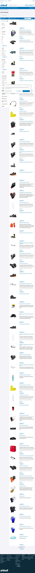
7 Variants (21, 160)
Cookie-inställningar (19, 566)
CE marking (3, 34)
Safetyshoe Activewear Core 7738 (25, 273)
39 (2, 39)
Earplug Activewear (22, 111)
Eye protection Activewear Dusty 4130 (26, 455)
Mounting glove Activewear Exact (25, 192)
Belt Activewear (22, 435)
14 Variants (21, 28)
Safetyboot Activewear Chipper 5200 (26, 80)
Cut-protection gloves (4, 81)
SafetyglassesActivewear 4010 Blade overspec (26, 243)
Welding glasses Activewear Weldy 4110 (26, 50)
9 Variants (21, 129)
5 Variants (21, 149)
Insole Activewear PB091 (23, 405)
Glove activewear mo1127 (24, 415)
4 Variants (21, 291)
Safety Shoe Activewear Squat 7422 (26, 162)
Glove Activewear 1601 (23, 263)
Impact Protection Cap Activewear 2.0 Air (26, 314)
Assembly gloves (4, 77)
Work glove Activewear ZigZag (25, 354)
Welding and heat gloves (4, 83)
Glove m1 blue (21, 496)
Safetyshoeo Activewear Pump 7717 (26, 172)
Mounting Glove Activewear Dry (25, 253)
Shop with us (9, 555)
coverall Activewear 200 (23, 202)
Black (3, 49)
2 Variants (21, 119)
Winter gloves (4, 78)
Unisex (3, 73)
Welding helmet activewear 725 (25, 30)
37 (2, 38)
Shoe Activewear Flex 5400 (24, 324)
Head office (2, 560)
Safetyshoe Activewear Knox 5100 (25, 212)
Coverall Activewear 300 (23, 395)
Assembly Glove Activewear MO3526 (26, 121)
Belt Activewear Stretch (23, 425)
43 (2, 42)
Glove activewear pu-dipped (24, 141)
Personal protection (4, 15)
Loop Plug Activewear (23, 101)
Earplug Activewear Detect (24, 445)
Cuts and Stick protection (4, 63)
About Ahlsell (18, 555)
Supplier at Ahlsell (24, 555)
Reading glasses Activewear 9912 (25, 283)
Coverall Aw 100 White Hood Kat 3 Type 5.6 (26, 334)
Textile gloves (4, 85)
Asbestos (3, 66)
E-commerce (8, 560)
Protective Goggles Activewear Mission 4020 (26, 365)
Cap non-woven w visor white (24, 516)
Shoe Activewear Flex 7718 (24, 131)
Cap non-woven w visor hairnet (25, 526)
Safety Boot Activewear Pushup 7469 (26, 60)
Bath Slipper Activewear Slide (24, 40)
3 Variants (21, 99)
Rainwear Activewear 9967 (24, 222)
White (3, 52)
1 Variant (21, 38)
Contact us (2, 555)
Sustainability (18, 560)
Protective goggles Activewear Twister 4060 (26, 345)
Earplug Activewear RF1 (23, 70)
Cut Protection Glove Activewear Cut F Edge (26, 152)
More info (20, 36)
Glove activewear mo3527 (24, 182)
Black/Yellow (4, 55)
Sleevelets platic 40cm (23, 536)
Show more (4, 45)
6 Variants (21, 48)
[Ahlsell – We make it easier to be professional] (3, 5)
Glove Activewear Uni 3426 (24, 506)
